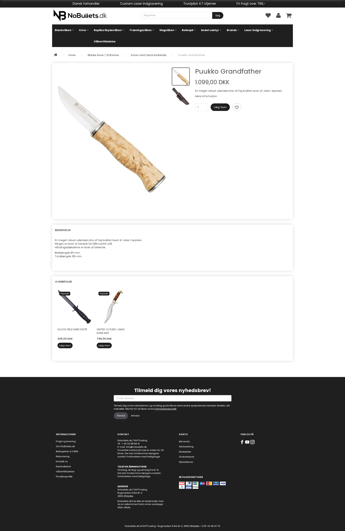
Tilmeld (121, 415)
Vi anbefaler (63, 281)
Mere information (206, 96)
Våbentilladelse (65, 471)
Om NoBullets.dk (65, 446)
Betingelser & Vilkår (67, 451)
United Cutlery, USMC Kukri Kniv (111, 331)
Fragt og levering (66, 441)
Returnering (63, 456)
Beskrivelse (63, 230)
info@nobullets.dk (136, 446)
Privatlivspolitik (64, 476)
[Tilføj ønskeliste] (236, 107)
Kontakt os (62, 461)
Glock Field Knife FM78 (72, 329)
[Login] (278, 15)
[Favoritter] (267, 15)
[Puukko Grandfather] (112, 139)
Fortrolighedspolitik (165, 408)
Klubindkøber (63, 466)
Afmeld (135, 415)
